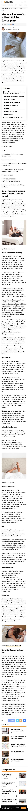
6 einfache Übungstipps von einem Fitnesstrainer (16, 760)
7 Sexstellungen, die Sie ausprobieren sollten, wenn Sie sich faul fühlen (9, 791)
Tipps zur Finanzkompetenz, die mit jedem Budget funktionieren (18, 745)
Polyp (7, 108)
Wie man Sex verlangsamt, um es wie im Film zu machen (9, 800)
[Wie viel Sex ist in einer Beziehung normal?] (22, 775)
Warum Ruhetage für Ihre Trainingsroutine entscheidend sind (17, 731)
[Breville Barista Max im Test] (5, 754)
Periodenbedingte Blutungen (13, 102)
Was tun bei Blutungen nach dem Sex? (14, 117)
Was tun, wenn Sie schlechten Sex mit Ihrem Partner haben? (18, 737)
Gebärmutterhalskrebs (11, 111)
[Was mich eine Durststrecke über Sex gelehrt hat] (22, 783)
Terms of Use (9, 808)
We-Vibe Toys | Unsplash (13, 646)
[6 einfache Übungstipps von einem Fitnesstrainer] (5, 761)
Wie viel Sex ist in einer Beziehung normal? (7, 775)
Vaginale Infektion (10, 99)
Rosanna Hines (9, 28)
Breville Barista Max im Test (16, 751)
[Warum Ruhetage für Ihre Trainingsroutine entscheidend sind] (5, 731)
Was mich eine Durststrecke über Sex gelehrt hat (8, 783)
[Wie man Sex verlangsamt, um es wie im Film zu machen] (22, 801)
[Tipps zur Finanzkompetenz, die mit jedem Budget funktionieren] (5, 746)
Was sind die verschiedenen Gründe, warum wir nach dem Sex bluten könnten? (14, 92)
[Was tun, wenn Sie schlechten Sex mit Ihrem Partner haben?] (5, 739)
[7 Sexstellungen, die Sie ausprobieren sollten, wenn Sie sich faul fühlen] (22, 791)
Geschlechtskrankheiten (12, 105)
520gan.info (8, 1)
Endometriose (9, 114)
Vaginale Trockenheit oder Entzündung (15, 96)
